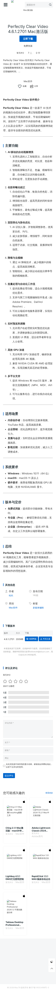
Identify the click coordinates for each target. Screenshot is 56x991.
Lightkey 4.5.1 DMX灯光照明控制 (15, 877)
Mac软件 (28, 81)
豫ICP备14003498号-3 (39, 987)
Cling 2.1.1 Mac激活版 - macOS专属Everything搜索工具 (15, 829)
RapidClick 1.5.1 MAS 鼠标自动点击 (41, 877)
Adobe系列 (37, 836)
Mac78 (17, 987)
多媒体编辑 (38, 607)
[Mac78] (12, 4)
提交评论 (9, 775)
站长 (11, 595)
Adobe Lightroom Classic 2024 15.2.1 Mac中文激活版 (41, 829)
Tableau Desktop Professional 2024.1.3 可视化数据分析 (15, 923)
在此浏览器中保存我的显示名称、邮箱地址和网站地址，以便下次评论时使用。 (29, 765)
